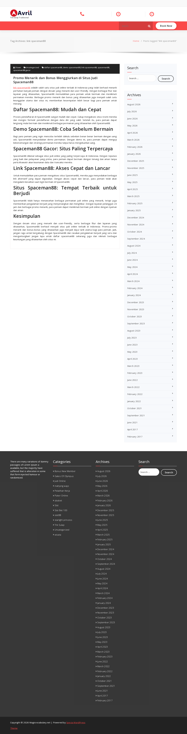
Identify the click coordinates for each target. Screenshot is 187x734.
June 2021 (132, 422)
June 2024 (132, 259)
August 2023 (133, 330)
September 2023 (136, 323)
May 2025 (132, 182)
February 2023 (135, 372)
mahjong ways (62, 485)
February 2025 (135, 203)
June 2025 (132, 175)
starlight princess (63, 519)
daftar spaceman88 (53, 67)
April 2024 (132, 273)
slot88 (58, 515)
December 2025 (135, 160)
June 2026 (132, 118)
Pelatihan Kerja (62, 490)
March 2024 (133, 281)
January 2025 (134, 210)
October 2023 (134, 316)
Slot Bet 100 (61, 510)
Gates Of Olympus (64, 476)
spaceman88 (103, 67)
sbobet (58, 500)
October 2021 (134, 408)
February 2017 (135, 436)
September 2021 (136, 415)
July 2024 (132, 252)
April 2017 (132, 429)
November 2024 (135, 224)
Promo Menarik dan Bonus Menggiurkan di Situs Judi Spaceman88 (55, 80)
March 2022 (133, 387)
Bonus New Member (65, 471)
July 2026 (132, 111)
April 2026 (132, 132)
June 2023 (132, 344)
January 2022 (134, 401)
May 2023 (132, 351)
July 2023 (132, 337)
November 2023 (135, 309)
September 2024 (136, 238)
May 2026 (132, 125)
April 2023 (132, 358)
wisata (58, 534)
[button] (149, 25)
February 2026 (135, 146)
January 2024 (134, 295)
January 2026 (134, 153)
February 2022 (135, 394)
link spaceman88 (89, 67)
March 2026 (133, 139)
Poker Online (61, 495)
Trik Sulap (59, 524)
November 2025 (135, 168)
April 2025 (132, 189)
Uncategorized (32, 67)
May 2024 (132, 266)
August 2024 (133, 245)
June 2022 (132, 379)
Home (136, 40)
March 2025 (133, 196)
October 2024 (134, 231)
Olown (18, 67)
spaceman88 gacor (22, 70)
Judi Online (60, 480)
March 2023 (133, 365)
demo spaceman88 (71, 67)
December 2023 (135, 302)
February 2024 (135, 288)
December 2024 (135, 217)
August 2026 (133, 104)
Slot (57, 505)
